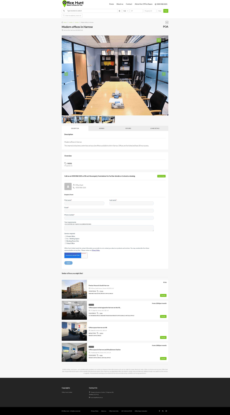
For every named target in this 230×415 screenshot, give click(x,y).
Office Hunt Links (114, 411)
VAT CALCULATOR (126, 411)
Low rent (91, 304)
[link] (74, 289)
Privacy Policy (94, 411)
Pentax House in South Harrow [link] (99, 285)
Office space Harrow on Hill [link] (98, 327)
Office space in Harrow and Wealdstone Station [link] (105, 349)
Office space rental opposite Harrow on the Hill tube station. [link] (109, 307)
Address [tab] (101, 128)
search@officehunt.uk (97, 397)
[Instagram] (167, 411)
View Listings (161, 176)
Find (166, 11)
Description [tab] (75, 128)
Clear (159, 11)
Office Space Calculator (141, 411)
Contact (129, 4)
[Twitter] (163, 411)
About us (120, 4)
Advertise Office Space (143, 4)
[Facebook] (160, 411)
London (71, 22)
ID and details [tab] (154, 128)
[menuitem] (161, 4)
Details (163, 295)
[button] (167, 22)
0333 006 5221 (81, 188)
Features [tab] (128, 128)
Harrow (77, 22)
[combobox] (125, 11)
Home (111, 4)
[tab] (159, 40)
